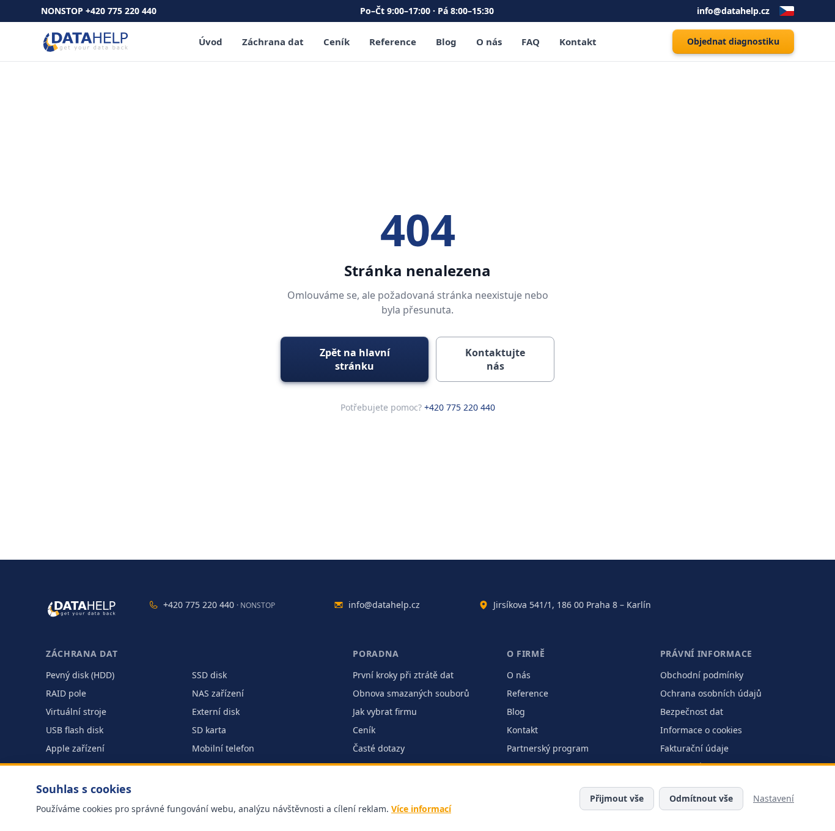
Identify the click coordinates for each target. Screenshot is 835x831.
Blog (446, 41)
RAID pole (66, 693)
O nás (489, 41)
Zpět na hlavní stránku (355, 359)
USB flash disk (74, 730)
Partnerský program (548, 748)
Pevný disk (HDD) (80, 675)
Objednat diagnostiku (733, 41)
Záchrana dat (273, 41)
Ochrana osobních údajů (711, 693)
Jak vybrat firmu (385, 711)
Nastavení (773, 798)
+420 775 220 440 (459, 407)
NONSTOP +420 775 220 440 (98, 10)
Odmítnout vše (701, 798)
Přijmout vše (617, 798)
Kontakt (578, 41)
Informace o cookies (701, 730)
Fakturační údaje (694, 748)
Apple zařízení (75, 748)
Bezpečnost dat (691, 711)
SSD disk (209, 675)
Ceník (336, 41)
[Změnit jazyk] (786, 11)
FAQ (530, 41)
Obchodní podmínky (701, 675)
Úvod (211, 41)
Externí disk (216, 711)
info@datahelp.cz (733, 10)
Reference (392, 41)
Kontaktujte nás (495, 359)
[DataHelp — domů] (82, 608)
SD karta (209, 730)
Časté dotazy (379, 748)
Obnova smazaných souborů (411, 693)
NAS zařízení (218, 693)
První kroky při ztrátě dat (403, 675)
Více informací (421, 809)
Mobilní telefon (223, 748)
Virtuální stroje (76, 711)
